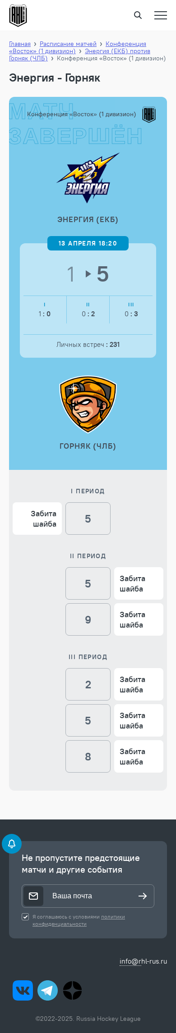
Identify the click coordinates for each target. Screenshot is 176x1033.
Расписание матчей (68, 44)
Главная (20, 44)
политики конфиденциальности (78, 920)
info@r (130, 961)
